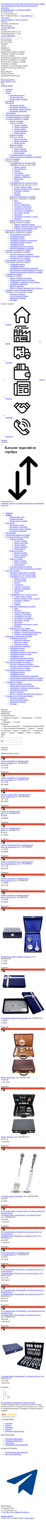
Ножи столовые (20, 149)
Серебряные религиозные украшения (24, 268)
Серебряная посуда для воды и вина (23, 183)
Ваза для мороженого (9, 847)
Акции (8, 91)
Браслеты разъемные (22, 640)
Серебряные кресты (17, 264)
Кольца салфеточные (22, 205)
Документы (9, 1443)
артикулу (12, 503)
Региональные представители (16, 1452)
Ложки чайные (20, 129)
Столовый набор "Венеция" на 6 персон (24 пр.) (19, 1236)
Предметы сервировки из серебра (22, 197)
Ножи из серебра (16, 145)
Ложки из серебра (16, 121)
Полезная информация (14, 1439)
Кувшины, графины (21, 191)
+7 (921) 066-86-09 (8, 28)
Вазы (16, 201)
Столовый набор (7, 1255)
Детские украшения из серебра (21, 254)
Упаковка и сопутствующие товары (19, 290)
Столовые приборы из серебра (17, 117)
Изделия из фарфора (17, 294)
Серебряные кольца (17, 236)
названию (4, 503)
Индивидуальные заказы (14, 1431)
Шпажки (17, 219)
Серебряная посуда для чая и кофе (23, 163)
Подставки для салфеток (23, 211)
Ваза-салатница (7, 880)
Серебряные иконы (17, 266)
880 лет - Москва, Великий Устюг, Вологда (26, 288)
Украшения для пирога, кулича (26, 217)
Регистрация (5, 80)
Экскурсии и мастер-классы (7, 19)
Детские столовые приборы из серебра (24, 256)
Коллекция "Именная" (18, 111)
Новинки (9, 89)
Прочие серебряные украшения (22, 248)
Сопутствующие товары (19, 296)
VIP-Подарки (11, 113)
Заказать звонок (7, 86)
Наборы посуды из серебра (20, 220)
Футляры (13, 300)
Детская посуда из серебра (20, 258)
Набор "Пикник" (7, 1137)
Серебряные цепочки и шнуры (21, 246)
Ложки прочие (19, 133)
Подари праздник (16, 97)
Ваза (3, 813)
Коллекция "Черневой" (18, 107)
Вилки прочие (19, 143)
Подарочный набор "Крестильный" (14, 1018)
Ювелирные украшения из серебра (19, 230)
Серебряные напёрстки (18, 284)
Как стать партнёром (13, 1454)
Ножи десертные (20, 151)
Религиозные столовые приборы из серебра (26, 270)
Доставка (8, 1423)
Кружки (17, 193)
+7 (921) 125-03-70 (21, 20)
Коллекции (10, 101)
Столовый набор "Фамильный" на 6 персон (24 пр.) (21, 1376)
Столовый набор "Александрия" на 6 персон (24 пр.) (21, 1215)
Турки (16, 181)
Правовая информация (14, 1441)
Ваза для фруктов (8, 797)
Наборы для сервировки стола (25, 228)
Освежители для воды (22, 209)
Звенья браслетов (20, 644)
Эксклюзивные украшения (20, 234)
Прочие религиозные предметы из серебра (26, 272)
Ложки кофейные (21, 131)
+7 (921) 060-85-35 (26, 16)
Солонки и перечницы (23, 207)
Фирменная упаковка (18, 298)
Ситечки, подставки (22, 175)
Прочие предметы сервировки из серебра (25, 157)
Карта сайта (29, 1518)
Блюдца (17, 171)
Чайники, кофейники (22, 177)
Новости (8, 1429)
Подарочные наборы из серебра (18, 115)
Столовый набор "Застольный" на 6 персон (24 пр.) (21, 1294)
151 (8, 1397)
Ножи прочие (19, 153)
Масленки (18, 215)
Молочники (18, 179)
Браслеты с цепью (21, 642)
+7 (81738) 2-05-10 (8, 1512)
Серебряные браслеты (18, 638)
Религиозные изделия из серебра (18, 260)
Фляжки (17, 195)
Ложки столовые (20, 125)
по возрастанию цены (24, 503)
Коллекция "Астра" (17, 105)
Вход (13, 80)
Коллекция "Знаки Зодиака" (20, 109)
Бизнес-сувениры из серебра (20, 278)
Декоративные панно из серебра (22, 280)
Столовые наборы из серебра (21, 155)
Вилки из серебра (16, 135)
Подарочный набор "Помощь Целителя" (16, 957)
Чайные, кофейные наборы (24, 224)
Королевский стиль (17, 95)
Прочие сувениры (17, 286)
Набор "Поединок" (8, 1077)
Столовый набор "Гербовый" (12, 1196)
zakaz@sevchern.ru (22, 1512)
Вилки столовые (20, 139)
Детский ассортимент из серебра (18, 250)
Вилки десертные (21, 141)
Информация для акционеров (16, 1445)
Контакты (9, 1427)
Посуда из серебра (13, 159)
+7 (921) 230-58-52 (8, 36)
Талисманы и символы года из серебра (24, 282)
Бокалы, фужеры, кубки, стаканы (27, 189)
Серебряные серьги (17, 238)
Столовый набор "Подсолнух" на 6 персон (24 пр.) (20, 1273)
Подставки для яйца (22, 213)
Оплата (8, 1425)
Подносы (17, 203)
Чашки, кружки (20, 167)
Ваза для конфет (7, 763)
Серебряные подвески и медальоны (23, 240)
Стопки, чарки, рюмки (23, 187)
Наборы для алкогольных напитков (27, 226)
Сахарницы (18, 173)
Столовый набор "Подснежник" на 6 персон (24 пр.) (21, 1315)
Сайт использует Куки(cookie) (12, 4)
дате (7, 505)
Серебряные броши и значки (21, 242)
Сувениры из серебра (14, 274)
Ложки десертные (21, 127)
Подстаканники (20, 169)
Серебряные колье (17, 244)
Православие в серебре (18, 99)
